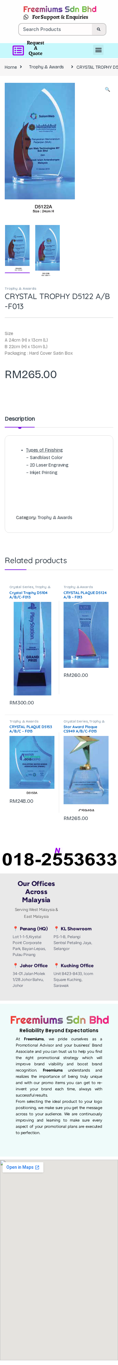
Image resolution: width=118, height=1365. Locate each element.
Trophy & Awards (46, 67)
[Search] (99, 29)
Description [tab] (20, 419)
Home (11, 67)
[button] (107, 89)
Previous (23, 149)
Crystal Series (21, 587)
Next (99, 149)
